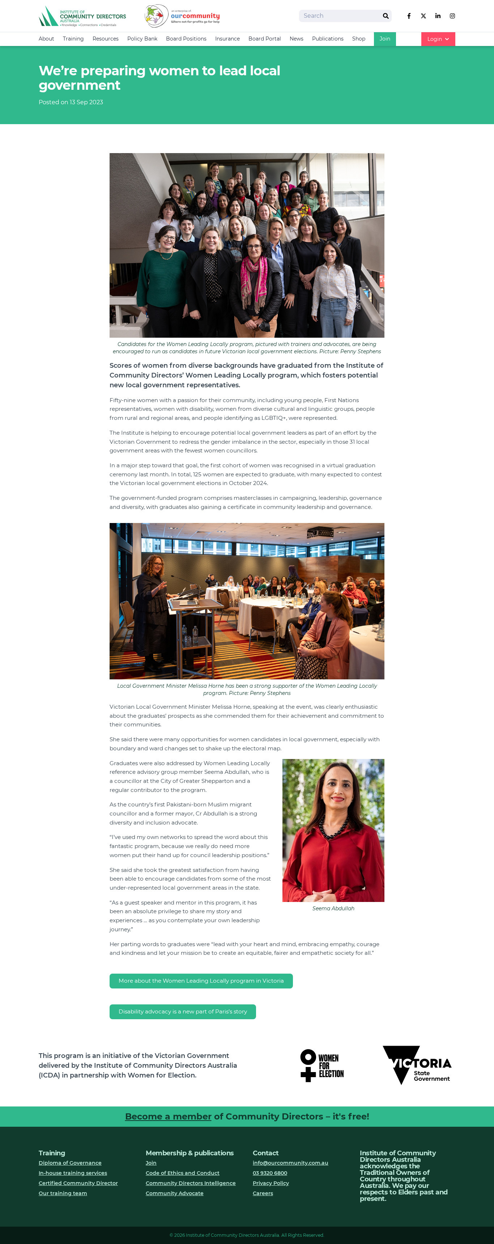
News (296, 38)
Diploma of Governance (70, 1163)
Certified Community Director (78, 1183)
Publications (328, 38)
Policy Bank (142, 38)
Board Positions (186, 38)
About (46, 38)
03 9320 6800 (270, 1173)
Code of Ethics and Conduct (183, 1173)
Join (385, 38)
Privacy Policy (271, 1183)
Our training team (63, 1193)
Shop (358, 38)
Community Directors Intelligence (191, 1183)
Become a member (168, 1116)
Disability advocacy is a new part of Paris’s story (183, 1011)
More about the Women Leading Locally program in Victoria (201, 980)
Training (73, 38)
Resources (106, 38)
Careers (263, 1193)
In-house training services (73, 1173)
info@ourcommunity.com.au (290, 1163)
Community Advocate (175, 1193)
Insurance (227, 38)
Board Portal (264, 38)
